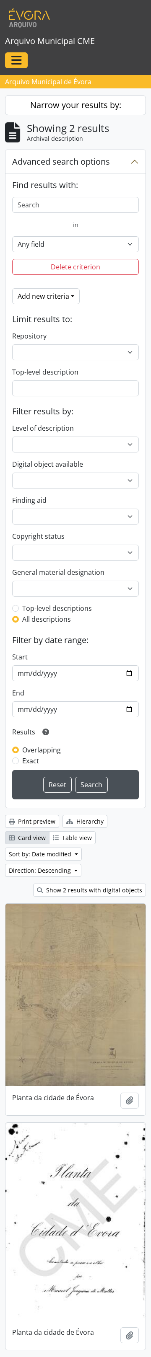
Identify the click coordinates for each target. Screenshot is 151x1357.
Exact (30, 760)
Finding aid (29, 500)
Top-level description (45, 372)
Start (20, 657)
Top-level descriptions (57, 608)
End (18, 693)
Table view (76, 838)
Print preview (35, 821)
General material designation (58, 572)
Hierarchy (89, 821)
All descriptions (46, 619)
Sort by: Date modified (41, 854)
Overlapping (41, 750)
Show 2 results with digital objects (93, 890)
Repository (29, 336)
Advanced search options (61, 161)
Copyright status (38, 536)
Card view (31, 838)
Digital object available (47, 464)
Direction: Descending (41, 870)
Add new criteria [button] (43, 296)
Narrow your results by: (75, 105)
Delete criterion (75, 266)
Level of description (43, 428)
